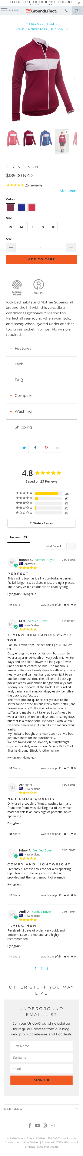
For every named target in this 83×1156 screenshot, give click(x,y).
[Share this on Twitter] (24, 448)
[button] (66, 605)
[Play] (41, 79)
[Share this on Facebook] (35, 448)
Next (51, 23)
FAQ (19, 380)
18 (53, 226)
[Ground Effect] (41, 10)
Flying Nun (14, 594)
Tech (19, 364)
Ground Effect (25, 1138)
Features (23, 348)
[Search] (67, 10)
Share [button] (16, 605)
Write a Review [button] (43, 523)
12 (21, 226)
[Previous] (9, 79)
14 (31, 226)
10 (10, 226)
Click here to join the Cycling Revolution (41, 3)
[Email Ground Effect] (52, 1126)
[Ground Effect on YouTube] (37, 1126)
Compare (24, 395)
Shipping (23, 427)
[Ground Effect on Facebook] (30, 1126)
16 (42, 226)
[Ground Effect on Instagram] (45, 1126)
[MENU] (2, 10)
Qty (8, 238)
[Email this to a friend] (57, 448)
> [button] (55, 968)
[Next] (73, 79)
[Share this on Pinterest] (46, 448)
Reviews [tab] (15, 537)
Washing (23, 411)
